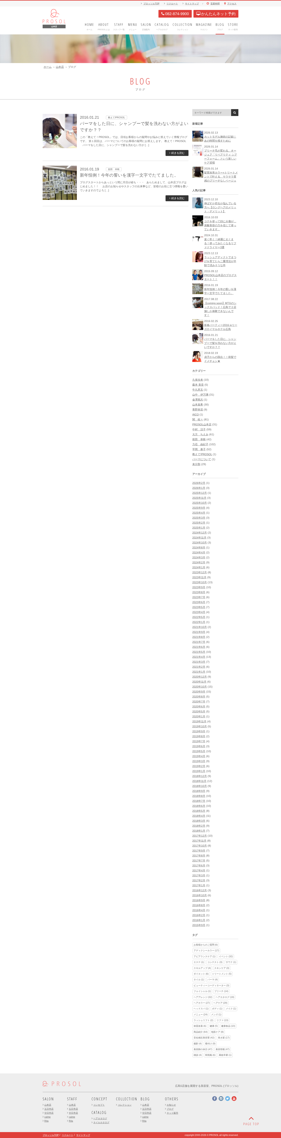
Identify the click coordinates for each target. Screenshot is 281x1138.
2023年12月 (199, 572)
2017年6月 (198, 865)
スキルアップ (202, 968)
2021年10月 (199, 627)
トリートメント (221, 974)
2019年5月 (198, 751)
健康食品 (228, 1026)
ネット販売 (172, 1113)
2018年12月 (199, 776)
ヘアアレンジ (203, 997)
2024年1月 (198, 567)
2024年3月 (198, 557)
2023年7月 (198, 597)
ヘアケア (220, 1003)
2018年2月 (198, 825)
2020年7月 (198, 701)
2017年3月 (198, 875)
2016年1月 (198, 920)
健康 (214, 1026)
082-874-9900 (177, 14)
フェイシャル (202, 991)
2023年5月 (198, 607)
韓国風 (210, 1055)
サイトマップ (192, 3)
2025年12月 (199, 492)
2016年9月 (198, 900)
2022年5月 (198, 617)
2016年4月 (198, 910)
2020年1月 (198, 716)
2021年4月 (198, 656)
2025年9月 (198, 507)
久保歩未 (197, 379)
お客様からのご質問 (206, 944)
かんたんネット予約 (218, 14)
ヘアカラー (202, 1003)
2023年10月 (199, 582)
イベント (226, 956)
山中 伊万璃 (200, 394)
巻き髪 (224, 1037)
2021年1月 (198, 671)
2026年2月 (198, 482)
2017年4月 (198, 870)
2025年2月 (198, 522)
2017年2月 (198, 880)
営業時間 (215, 3)
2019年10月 (199, 726)
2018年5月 (198, 810)
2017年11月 (199, 840)
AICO (195, 414)
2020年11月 (199, 681)
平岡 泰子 (199, 449)
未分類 (196, 464)
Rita (46, 1121)
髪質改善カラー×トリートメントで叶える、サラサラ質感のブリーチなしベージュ (221, 176)
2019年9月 (198, 731)
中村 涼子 (199, 429)
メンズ (216, 1014)
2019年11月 (199, 721)
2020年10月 (199, 686)
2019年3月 (198, 761)
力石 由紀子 (200, 444)
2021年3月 (198, 661)
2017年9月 (198, 850)
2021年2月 (198, 666)
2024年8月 (198, 547)
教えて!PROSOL (202, 454)
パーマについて (201, 459)
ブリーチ (221, 991)
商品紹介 (201, 1032)
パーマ (212, 979)
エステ (199, 962)
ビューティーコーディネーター (211, 985)
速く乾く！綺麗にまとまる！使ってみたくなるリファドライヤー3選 (220, 243)
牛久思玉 (197, 389)
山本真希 (197, 404)
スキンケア (221, 968)
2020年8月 (198, 696)
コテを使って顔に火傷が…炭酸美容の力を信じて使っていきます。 (220, 225)
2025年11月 (199, 497)
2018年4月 (198, 815)
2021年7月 (198, 641)
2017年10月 (199, 845)
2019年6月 (198, 746)
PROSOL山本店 (201, 424)
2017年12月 (199, 835)
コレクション (125, 1105)
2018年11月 (199, 781)
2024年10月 (199, 542)
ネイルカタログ (101, 1122)
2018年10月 (199, 786)
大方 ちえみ (200, 434)
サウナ (231, 962)
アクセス (231, 3)
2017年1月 (198, 885)
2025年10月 (199, 502)
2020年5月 (198, 711)
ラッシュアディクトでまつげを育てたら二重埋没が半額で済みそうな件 (220, 261)
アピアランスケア (204, 956)
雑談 (198, 1055)
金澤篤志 (197, 399)
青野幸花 (197, 409)
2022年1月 (198, 622)
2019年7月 (198, 741)
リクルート (172, 3)
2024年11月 (199, 537)
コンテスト (214, 962)
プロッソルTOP (151, 3)
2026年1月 (198, 487)
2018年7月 (198, 800)
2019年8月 (198, 736)
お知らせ (171, 1105)
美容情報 (223, 1049)
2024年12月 (199, 532)
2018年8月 (198, 795)
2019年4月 (198, 756)
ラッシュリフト (203, 1020)
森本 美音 (198, 384)
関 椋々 (197, 419)
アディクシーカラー (206, 950)
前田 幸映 (199, 439)
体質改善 (200, 1026)
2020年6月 (198, 706)
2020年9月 (198, 691)
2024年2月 (198, 562)
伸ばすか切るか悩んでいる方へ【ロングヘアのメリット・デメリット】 (220, 207)
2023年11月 (199, 577)
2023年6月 (198, 602)
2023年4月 (198, 612)
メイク (231, 1008)
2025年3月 (198, 517)
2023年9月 (198, 587)
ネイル (199, 979)
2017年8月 (198, 855)
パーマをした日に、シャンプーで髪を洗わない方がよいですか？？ (220, 343)
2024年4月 (198, 552)
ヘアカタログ (225, 997)
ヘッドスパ (201, 1008)
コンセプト (99, 1105)
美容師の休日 (203, 1049)
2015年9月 (198, 925)
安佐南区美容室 (204, 1037)
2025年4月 (198, 512)
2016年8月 (198, 905)
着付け (210, 1043)
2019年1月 (198, 771)
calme (47, 1117)
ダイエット (201, 974)
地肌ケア (217, 1032)
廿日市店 (49, 1113)
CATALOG (99, 1112)
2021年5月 (198, 651)
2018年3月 (198, 820)
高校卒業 (225, 1055)
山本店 (60, 66)
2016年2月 (198, 915)
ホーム (48, 66)
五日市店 (49, 1109)
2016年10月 (199, 895)
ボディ (217, 1008)
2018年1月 (198, 830)
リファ (222, 1020)
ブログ (170, 1109)
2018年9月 (198, 790)
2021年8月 (198, 636)
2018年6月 (198, 805)
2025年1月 (198, 527)
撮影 (198, 1043)
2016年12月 (199, 890)
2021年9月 (198, 631)
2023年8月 (198, 592)
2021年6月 (198, 646)
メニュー (201, 1014)
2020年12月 (199, 676)
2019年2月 (198, 766)
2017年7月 (198, 860)
